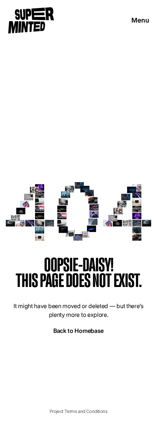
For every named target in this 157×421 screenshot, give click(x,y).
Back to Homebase (78, 330)
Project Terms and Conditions (78, 411)
